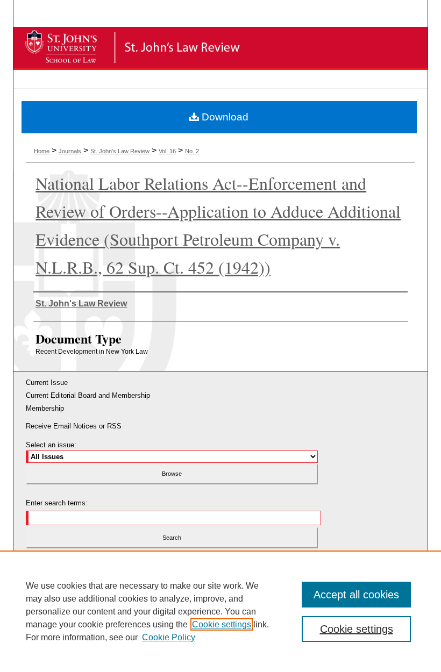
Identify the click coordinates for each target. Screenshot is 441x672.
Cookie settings (221, 624)
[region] (220, 611)
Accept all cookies (356, 594)
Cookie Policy (168, 637)
